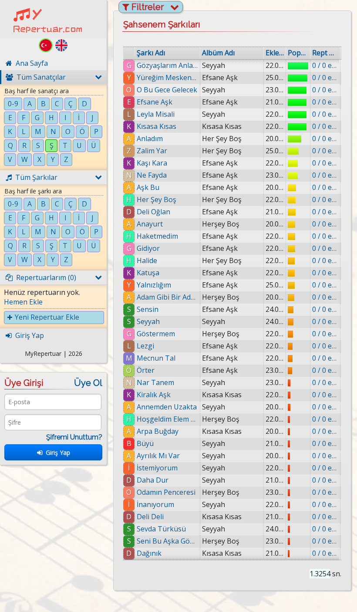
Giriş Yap (56, 452)
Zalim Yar (152, 151)
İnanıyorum (155, 504)
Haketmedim (157, 236)
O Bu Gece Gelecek (167, 90)
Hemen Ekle (23, 302)
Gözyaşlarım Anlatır (167, 65)
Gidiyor (148, 248)
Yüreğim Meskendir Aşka (167, 77)
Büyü (145, 443)
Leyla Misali (156, 114)
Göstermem (156, 333)
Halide (147, 260)
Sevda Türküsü (161, 529)
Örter (146, 370)
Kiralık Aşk (154, 394)
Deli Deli (150, 516)
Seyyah (148, 321)
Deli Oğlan (153, 211)
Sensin (147, 309)
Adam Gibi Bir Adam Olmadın (167, 297)
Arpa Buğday (157, 431)
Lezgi (145, 346)
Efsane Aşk (154, 102)
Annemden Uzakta (167, 407)
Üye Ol (88, 383)
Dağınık (149, 553)
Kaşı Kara (152, 163)
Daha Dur (152, 480)
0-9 (13, 103)
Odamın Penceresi (166, 492)
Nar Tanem (155, 382)
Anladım (150, 138)
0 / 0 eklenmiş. (325, 65)
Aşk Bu (148, 187)
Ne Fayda (152, 175)
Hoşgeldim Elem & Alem (167, 419)
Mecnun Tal (156, 358)
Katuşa (148, 272)
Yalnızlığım (154, 285)
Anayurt (150, 224)
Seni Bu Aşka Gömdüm (167, 541)
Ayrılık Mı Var (158, 455)
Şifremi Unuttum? (74, 437)
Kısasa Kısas (156, 126)
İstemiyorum (157, 468)
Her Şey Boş (156, 199)
